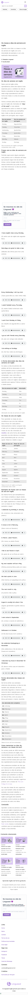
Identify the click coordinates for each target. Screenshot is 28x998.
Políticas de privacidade (8, 941)
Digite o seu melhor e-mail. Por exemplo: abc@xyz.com (12, 221)
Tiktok (3, 958)
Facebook (4, 954)
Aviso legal (4, 944)
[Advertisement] (14, 26)
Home (3, 928)
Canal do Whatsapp (6, 961)
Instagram (4, 951)
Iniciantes (5, 9)
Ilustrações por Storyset (8, 974)
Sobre (3, 931)
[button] (25, 2)
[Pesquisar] (25, 6)
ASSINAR (7, 224)
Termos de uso (5, 938)
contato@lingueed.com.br (8, 968)
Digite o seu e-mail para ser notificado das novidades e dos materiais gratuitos (12, 213)
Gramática (13, 9)
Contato (3, 934)
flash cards (4, 824)
